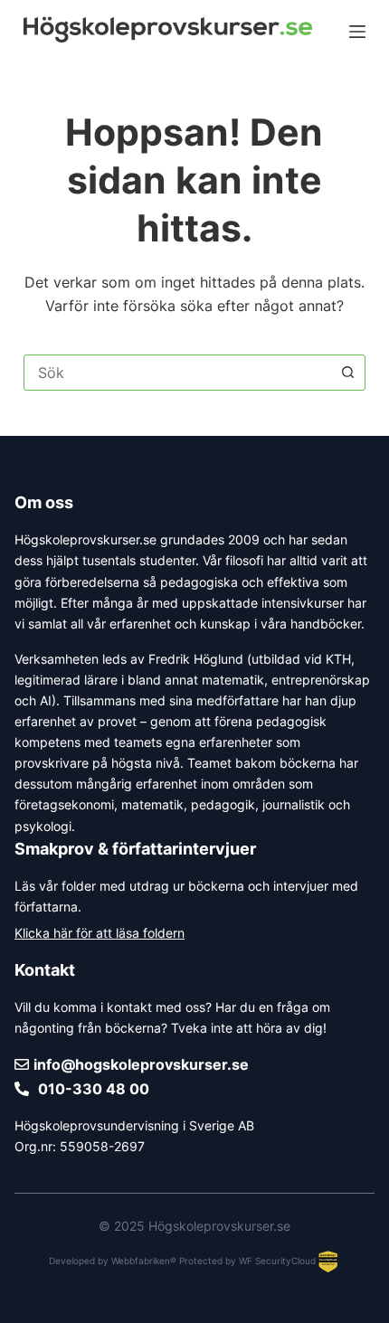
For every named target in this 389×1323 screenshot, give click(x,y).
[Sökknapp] (347, 372)
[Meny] (357, 32)
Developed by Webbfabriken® (112, 1260)
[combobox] (177, 372)
